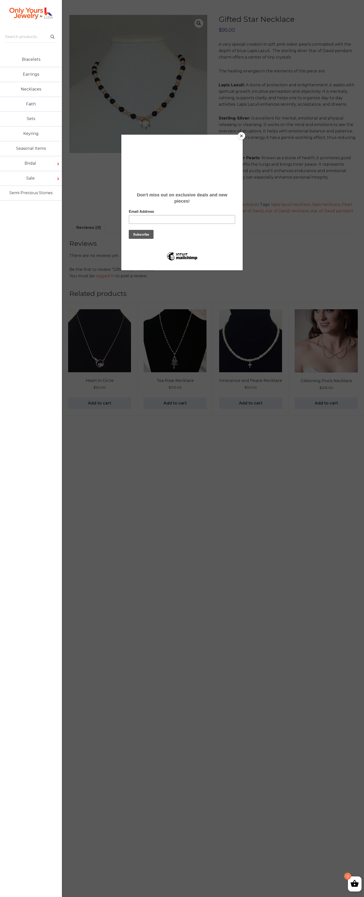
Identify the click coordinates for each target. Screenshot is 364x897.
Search (52, 37)
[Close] (241, 136)
